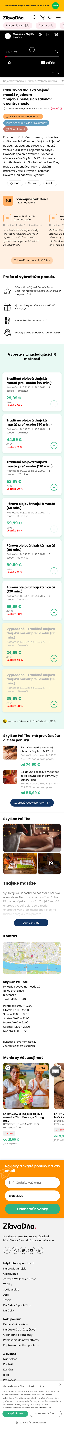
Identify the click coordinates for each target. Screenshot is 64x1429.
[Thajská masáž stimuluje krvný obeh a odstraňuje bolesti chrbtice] (32, 838)
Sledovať (33, 183)
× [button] (60, 1384)
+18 (57, 72)
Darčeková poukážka (17, 1305)
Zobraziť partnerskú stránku (19, 1046)
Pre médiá (10, 1380)
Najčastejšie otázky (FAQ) (19, 1329)
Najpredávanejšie (17, 25)
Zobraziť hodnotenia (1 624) (32, 260)
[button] (34, 17)
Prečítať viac (45, 1407)
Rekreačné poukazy (16, 1324)
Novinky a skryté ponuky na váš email (32, 1168)
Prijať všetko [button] (15, 1413)
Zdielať (50, 183)
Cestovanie (46, 25)
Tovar (7, 1300)
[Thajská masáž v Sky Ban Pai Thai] (20, 863)
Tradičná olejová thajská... (29, 225)
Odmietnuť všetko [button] (45, 1413)
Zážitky (7, 1284)
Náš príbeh (10, 1359)
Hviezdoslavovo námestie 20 (19, 1041)
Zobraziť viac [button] (31, 923)
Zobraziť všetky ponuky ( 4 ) (32, 803)
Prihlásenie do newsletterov (21, 1340)
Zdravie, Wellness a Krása (42, 81)
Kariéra (8, 1369)
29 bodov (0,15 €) (47, 721)
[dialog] (32, 1405)
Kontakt (8, 1364)
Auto (6, 1295)
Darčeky (8, 1310)
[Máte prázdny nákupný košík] (42, 17)
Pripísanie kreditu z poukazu (21, 1345)
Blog (6, 1375)
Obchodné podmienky (17, 1335)
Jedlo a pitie (11, 1289)
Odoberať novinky (32, 1209)
